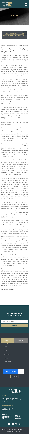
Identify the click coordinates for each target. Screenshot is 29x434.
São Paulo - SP (5, 395)
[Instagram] (16, 423)
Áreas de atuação (7, 416)
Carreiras (18, 418)
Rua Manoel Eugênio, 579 (7, 408)
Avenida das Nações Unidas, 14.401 (10, 398)
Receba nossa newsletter (14, 314)
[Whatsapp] (20, 423)
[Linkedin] (12, 423)
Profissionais (5, 417)
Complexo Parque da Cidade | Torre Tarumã (11, 399)
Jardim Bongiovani (6, 409)
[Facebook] (9, 423)
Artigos (17, 415)
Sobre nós (4, 414)
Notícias (4, 419)
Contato (17, 417)
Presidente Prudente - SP (7, 405)
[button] (26, 4)
